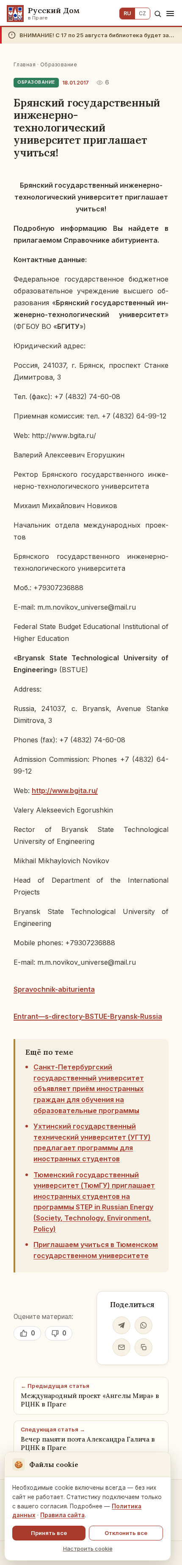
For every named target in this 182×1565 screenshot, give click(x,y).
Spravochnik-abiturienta (54, 989)
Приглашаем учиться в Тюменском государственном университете (95, 1250)
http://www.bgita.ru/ (65, 790)
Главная (25, 64)
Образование (58, 64)
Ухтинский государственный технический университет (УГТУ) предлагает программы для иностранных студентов (92, 1142)
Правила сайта (62, 1515)
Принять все (49, 1532)
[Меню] (170, 13)
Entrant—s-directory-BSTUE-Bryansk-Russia (88, 1016)
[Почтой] (121, 1347)
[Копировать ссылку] (143, 1347)
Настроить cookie (88, 1548)
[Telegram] (121, 1325)
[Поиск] (158, 14)
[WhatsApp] (143, 1325)
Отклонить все (126, 1532)
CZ (142, 13)
